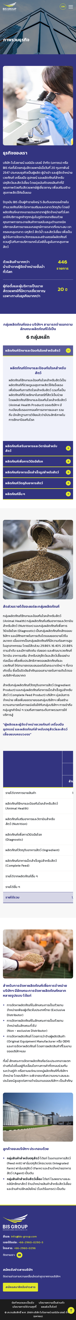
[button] (71, 1310)
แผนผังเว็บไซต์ (49, 1307)
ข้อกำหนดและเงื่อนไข (23, 1302)
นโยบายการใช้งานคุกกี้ (24, 1307)
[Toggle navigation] (69, 6)
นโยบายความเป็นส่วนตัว (52, 1302)
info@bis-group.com (24, 1237)
